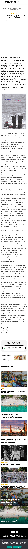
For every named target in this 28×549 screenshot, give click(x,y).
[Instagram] (14, 532)
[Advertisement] (14, 42)
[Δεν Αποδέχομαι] (26, 544)
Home (4, 8)
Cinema (9, 8)
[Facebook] (12, 532)
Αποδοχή (10, 547)
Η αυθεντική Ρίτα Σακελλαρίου (10, 464)
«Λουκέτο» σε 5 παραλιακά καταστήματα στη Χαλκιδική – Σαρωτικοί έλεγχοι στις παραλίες (11, 416)
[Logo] (14, 1)
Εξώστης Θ (14, 8)
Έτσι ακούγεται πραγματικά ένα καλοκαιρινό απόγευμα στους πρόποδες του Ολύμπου (13, 391)
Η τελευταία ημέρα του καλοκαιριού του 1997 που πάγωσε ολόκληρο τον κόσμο (13, 487)
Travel (2, 388)
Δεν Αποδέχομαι (17, 547)
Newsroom (3, 413)
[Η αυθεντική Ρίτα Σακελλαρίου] (14, 453)
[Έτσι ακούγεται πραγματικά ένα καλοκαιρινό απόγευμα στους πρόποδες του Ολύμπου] (14, 379)
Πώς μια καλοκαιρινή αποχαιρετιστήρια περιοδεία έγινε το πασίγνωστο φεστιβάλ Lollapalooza (13, 441)
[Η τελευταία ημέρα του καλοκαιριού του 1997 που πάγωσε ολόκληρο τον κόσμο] (14, 475)
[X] (17, 532)
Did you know (4, 437)
